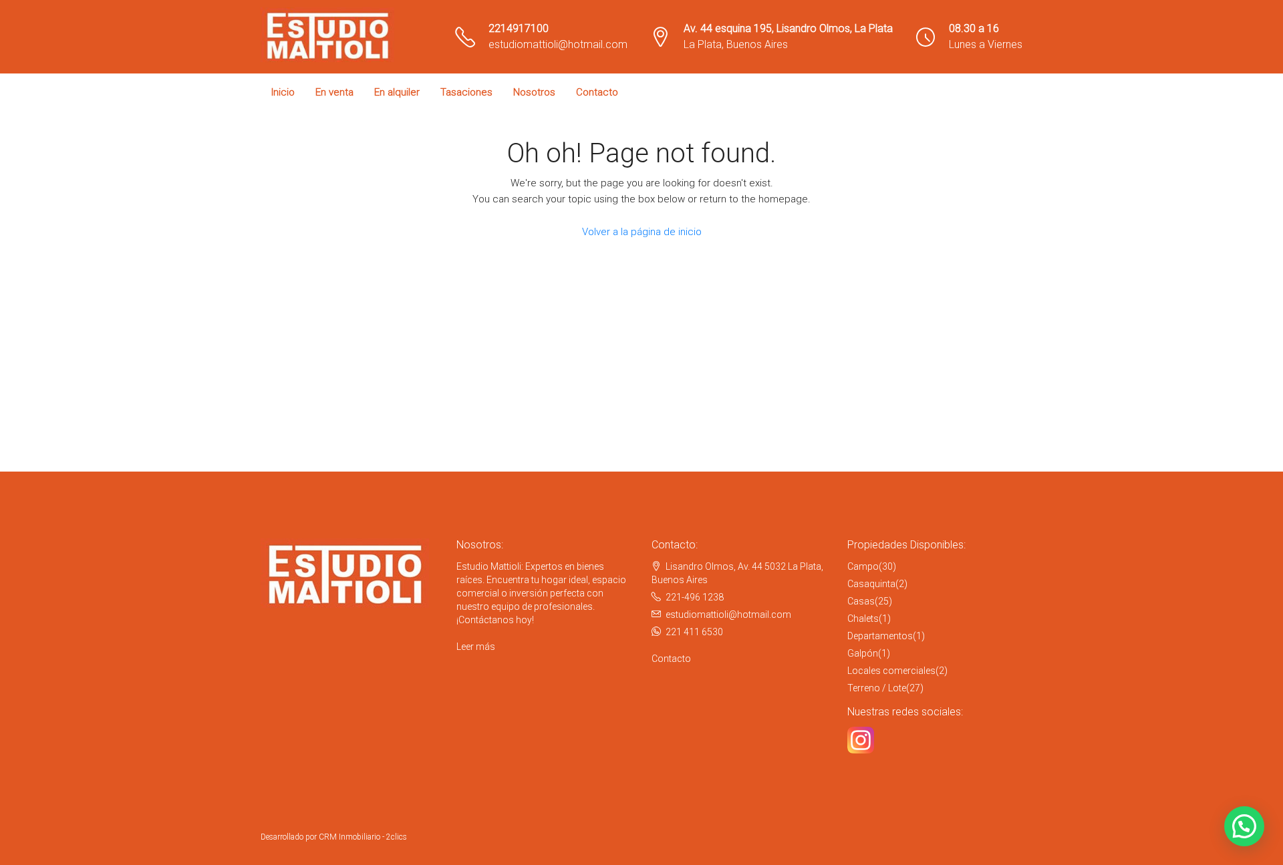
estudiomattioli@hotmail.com (557, 44)
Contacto (597, 92)
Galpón (862, 653)
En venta (334, 92)
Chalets (863, 618)
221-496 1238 (695, 597)
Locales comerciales (891, 670)
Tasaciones (466, 92)
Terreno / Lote (876, 688)
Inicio (283, 92)
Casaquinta (871, 583)
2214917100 (518, 28)
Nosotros (534, 92)
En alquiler (397, 92)
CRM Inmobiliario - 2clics (363, 837)
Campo (863, 566)
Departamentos (880, 636)
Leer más (475, 646)
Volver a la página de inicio (642, 232)
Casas (861, 601)
